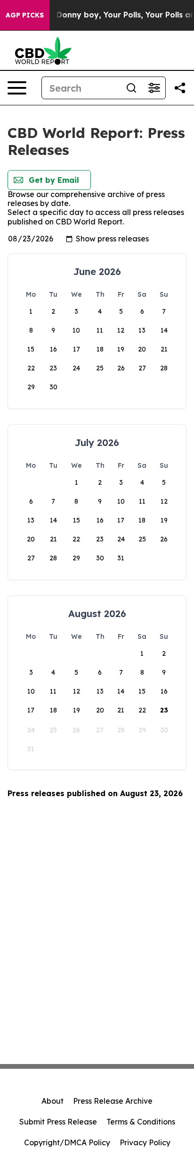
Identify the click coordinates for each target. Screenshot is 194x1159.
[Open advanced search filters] (154, 88)
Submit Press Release (58, 1121)
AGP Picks (25, 15)
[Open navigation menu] (17, 87)
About (52, 1101)
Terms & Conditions (140, 1121)
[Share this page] (179, 87)
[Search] (131, 88)
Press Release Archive (113, 1101)
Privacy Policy (145, 1142)
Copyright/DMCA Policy (67, 1142)
